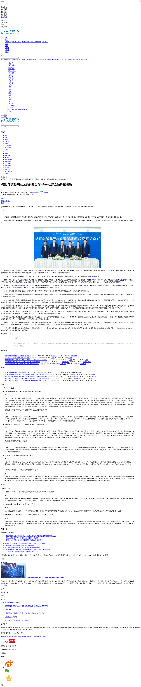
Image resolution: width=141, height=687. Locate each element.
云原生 (122, 280)
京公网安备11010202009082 (41, 646)
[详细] (6, 585)
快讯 (9, 42)
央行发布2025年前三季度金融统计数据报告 (19, 545)
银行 (6, 173)
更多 (12, 388)
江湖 (19, 42)
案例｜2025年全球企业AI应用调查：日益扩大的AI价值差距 (25, 543)
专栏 (6, 46)
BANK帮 (11, 105)
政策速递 (45, 42)
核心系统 (72, 374)
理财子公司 (8, 159)
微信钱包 (54, 356)
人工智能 (30, 285)
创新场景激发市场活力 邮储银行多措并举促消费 (22, 538)
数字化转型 (90, 276)
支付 (6, 137)
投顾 (6, 143)
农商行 (7, 167)
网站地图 (30, 636)
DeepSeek (11, 67)
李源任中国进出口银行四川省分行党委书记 (23, 551)
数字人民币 (22, 59)
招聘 (13, 42)
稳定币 (9, 59)
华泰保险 (36, 192)
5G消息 (7, 157)
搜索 (2, 55)
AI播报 (7, 50)
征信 (6, 149)
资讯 (6, 40)
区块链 (40, 59)
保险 (62, 372)
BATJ (52, 358)
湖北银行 (8, 617)
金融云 (45, 59)
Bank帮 (81, 59)
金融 (70, 360)
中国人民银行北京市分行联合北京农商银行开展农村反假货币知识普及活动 (31, 536)
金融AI (35, 59)
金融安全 (56, 59)
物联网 (50, 59)
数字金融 (4, 59)
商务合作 (23, 636)
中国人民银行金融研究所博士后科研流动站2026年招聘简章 (25, 613)
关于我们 (4, 636)
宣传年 (7, 48)
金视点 (32, 42)
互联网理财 (65, 362)
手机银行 (8, 155)
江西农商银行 (9, 602)
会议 (16, 42)
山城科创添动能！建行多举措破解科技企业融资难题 (23, 540)
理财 (23, 42)
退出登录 (4, 17)
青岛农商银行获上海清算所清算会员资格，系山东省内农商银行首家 (28, 549)
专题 (6, 44)
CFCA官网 (42, 636)
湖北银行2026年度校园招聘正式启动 (17, 620)
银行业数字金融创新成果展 (69, 59)
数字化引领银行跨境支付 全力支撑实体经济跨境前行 (22, 547)
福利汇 (27, 42)
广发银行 (8, 163)
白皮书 (7, 141)
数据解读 (38, 42)
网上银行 (8, 147)
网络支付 (30, 59)
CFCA (7, 151)
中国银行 (8, 145)
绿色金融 (8, 161)
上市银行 (8, 165)
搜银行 (7, 52)
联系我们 (10, 636)
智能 (75, 379)
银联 (6, 139)
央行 (6, 609)
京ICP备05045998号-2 (23, 646)
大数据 (23, 285)
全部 (85, 59)
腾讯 (31, 192)
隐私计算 (15, 59)
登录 (2, 2)
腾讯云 (75, 376)
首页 (6, 38)
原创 (6, 42)
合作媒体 (17, 636)
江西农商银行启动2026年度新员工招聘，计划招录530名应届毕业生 (27, 606)
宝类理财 (63, 364)
